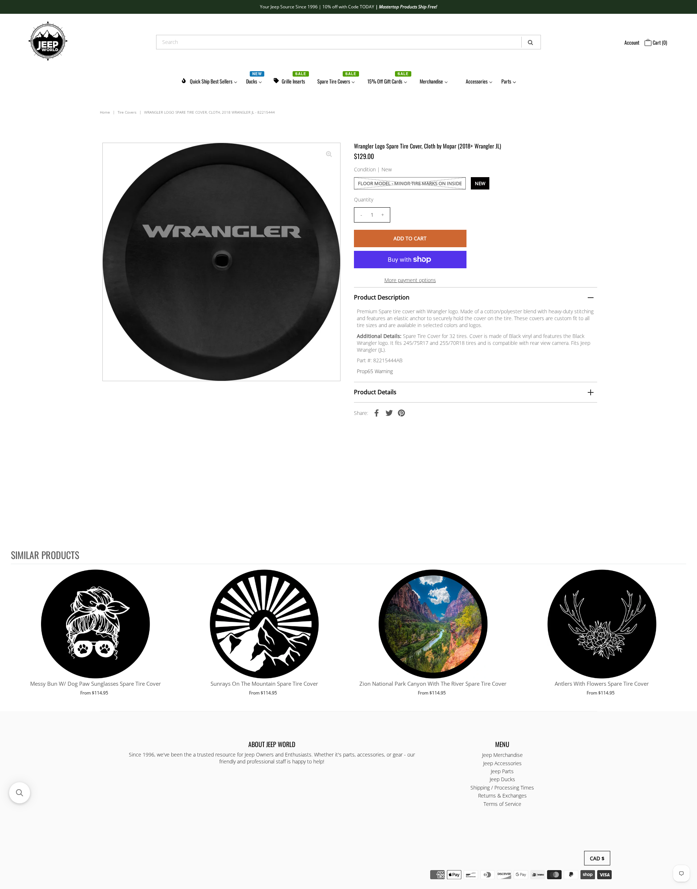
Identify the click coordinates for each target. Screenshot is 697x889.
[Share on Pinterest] (401, 412)
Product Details (375, 392)
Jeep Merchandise (502, 754)
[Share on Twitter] (389, 412)
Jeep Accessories (502, 762)
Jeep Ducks (502, 779)
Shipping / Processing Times (502, 787)
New (480, 183)
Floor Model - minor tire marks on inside (410, 183)
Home (105, 112)
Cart (659, 42)
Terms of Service (502, 803)
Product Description (381, 297)
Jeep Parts (502, 771)
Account (631, 42)
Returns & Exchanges (502, 795)
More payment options (410, 280)
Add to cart (95, 631)
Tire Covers (127, 112)
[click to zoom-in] (329, 154)
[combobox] (348, 42)
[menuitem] (209, 80)
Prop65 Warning (375, 371)
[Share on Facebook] (376, 412)
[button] (19, 792)
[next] (679, 637)
